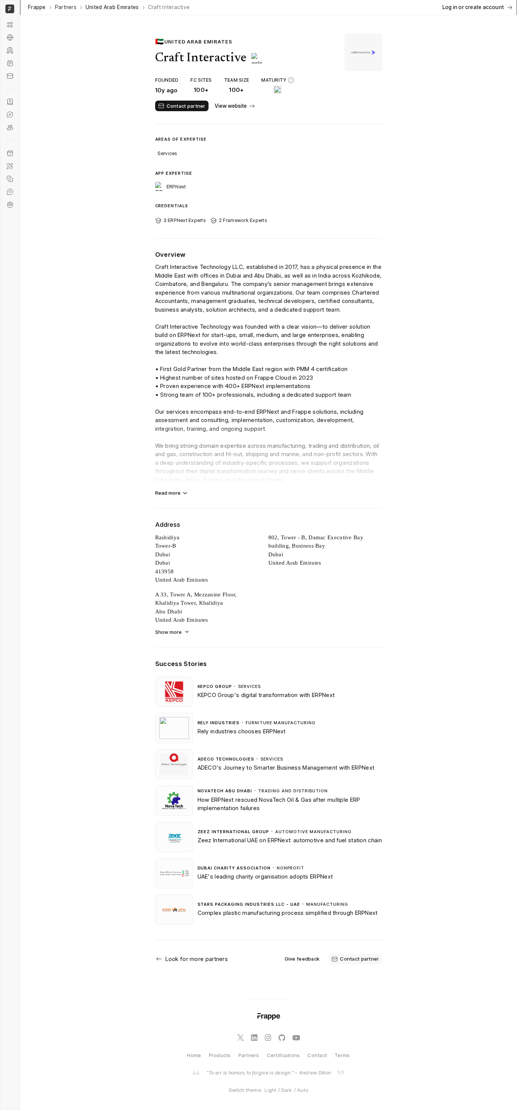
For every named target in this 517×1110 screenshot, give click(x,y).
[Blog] (10, 63)
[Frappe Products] (10, 24)
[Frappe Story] (10, 101)
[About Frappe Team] (10, 127)
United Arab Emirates (112, 7)
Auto (302, 1090)
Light (270, 1090)
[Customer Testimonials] (10, 191)
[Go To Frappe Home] (8, 9)
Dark (286, 1090)
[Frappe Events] (10, 153)
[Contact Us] (10, 76)
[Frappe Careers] (10, 204)
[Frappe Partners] (10, 37)
